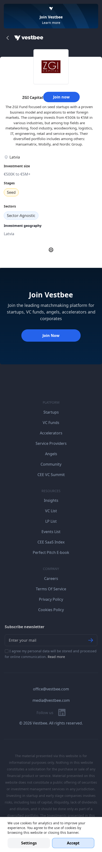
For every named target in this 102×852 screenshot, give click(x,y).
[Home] (28, 37)
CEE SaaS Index (51, 542)
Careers (51, 578)
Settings (29, 843)
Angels (51, 453)
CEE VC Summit (51, 474)
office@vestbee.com (51, 689)
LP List (51, 521)
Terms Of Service (51, 589)
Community (51, 464)
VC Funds (51, 422)
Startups (51, 412)
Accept (73, 843)
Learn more (51, 22)
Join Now (51, 335)
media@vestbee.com (51, 700)
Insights (51, 500)
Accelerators (51, 433)
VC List (51, 510)
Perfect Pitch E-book (51, 552)
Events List (51, 531)
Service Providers (51, 443)
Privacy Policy (51, 599)
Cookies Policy (51, 609)
